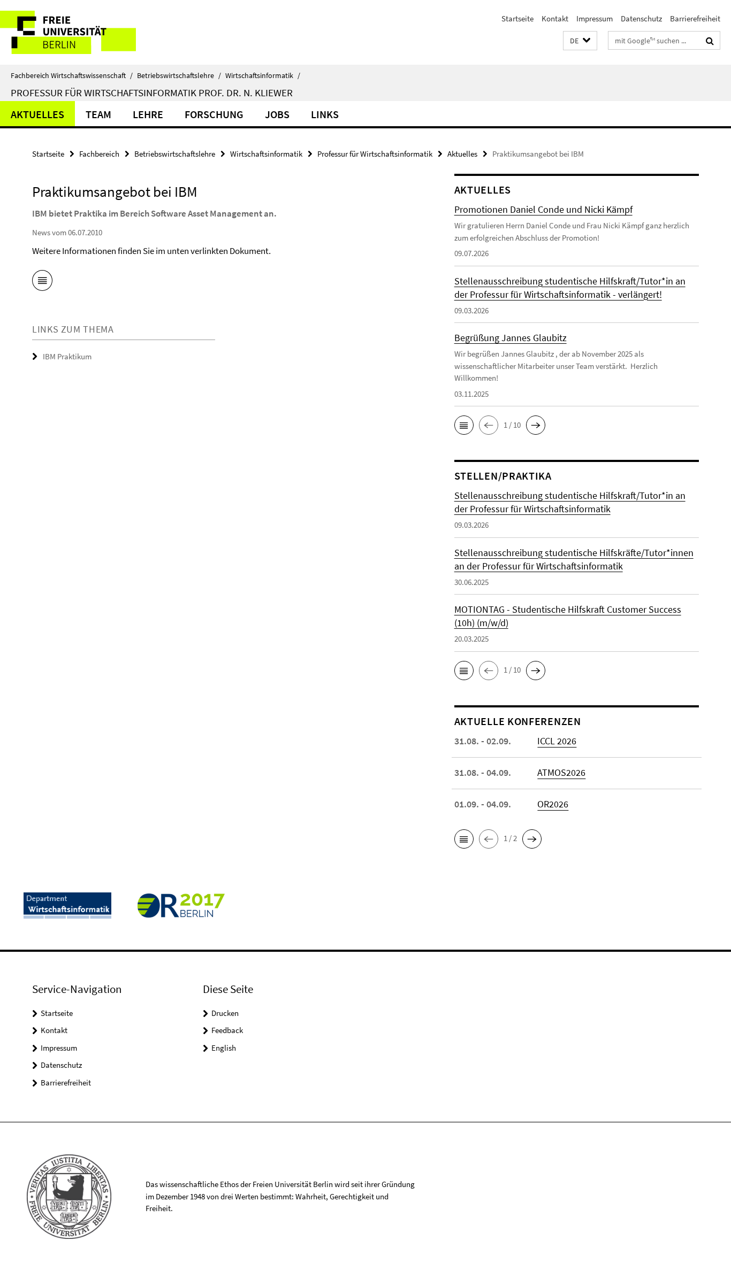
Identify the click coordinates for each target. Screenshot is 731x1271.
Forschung (214, 114)
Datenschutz (641, 18)
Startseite (517, 18)
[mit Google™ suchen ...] (710, 40)
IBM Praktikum (67, 356)
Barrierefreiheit (695, 18)
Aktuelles (37, 114)
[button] (580, 41)
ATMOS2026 (561, 772)
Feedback (227, 1030)
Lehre (148, 114)
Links (325, 114)
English (223, 1048)
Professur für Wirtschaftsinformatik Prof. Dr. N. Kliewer (152, 92)
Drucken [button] (225, 1013)
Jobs (277, 114)
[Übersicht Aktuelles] (42, 282)
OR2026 (552, 804)
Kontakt (555, 18)
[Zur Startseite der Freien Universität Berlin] (89, 32)
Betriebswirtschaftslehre (179, 75)
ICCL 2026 (556, 741)
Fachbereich (99, 154)
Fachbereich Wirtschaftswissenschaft (72, 75)
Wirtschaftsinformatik (262, 75)
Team (98, 114)
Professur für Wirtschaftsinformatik (374, 154)
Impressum (594, 18)
